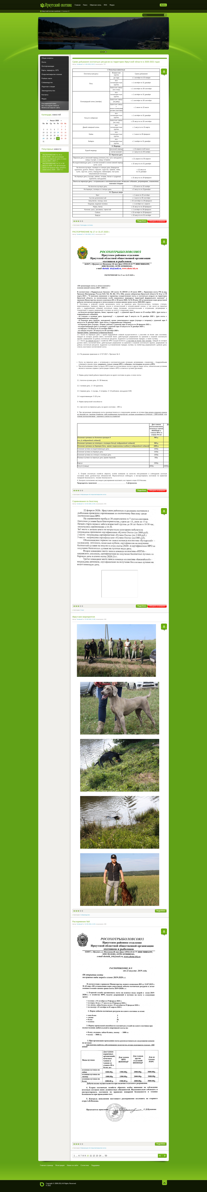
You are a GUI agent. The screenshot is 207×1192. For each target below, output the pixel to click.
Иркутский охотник (56, 5)
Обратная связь (95, 5)
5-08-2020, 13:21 (90, 234)
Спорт (82, 610)
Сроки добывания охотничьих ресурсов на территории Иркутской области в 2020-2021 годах (116, 62)
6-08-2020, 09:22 (90, 64)
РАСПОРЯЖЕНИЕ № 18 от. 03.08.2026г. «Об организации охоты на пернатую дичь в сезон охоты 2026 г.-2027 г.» (54, 158)
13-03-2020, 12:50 (90, 504)
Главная (77, 5)
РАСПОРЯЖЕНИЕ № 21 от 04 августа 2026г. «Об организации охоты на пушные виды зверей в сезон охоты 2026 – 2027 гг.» (54, 167)
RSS (105, 5)
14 (100, 1156)
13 (97, 1156)
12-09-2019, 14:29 (90, 924)
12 (94, 1156)
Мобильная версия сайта (51, 108)
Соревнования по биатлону (85, 501)
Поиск (85, 5)
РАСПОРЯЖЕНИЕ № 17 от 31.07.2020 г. (91, 232)
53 (106, 1156)
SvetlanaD (80, 64)
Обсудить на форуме (157, 221)
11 (91, 1156)
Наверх (164, 1182)
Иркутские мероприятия (83, 617)
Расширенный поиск (49, 103)
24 (43, 138)
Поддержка (95, 1165)
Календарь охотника (86, 225)
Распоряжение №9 (81, 921)
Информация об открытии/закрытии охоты (93, 494)
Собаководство (85, 915)
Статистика (85, 1165)
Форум (112, 5)
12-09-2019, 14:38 (90, 619)
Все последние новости (50, 106)
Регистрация (59, 1165)
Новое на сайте (72, 1165)
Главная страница (46, 1165)
